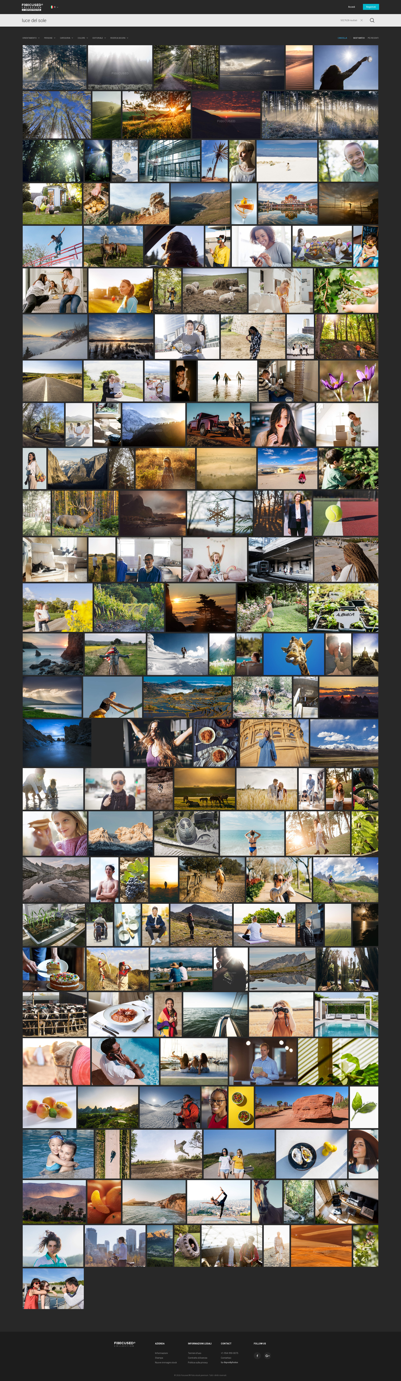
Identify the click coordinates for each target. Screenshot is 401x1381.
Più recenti (373, 38)
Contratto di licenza (197, 1358)
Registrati (371, 7)
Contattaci (226, 1358)
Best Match (359, 38)
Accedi (351, 7)
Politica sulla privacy (198, 1362)
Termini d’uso (194, 1353)
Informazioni (161, 1353)
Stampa (159, 1358)
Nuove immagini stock (166, 1362)
